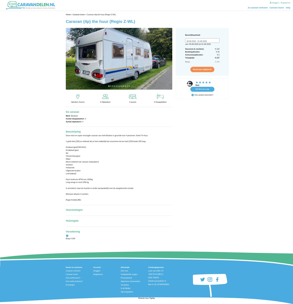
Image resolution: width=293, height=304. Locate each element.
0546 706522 (153, 278)
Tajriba (152, 298)
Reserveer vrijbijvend (202, 69)
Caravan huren (277, 8)
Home (68, 15)
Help (288, 8)
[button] (74, 59)
